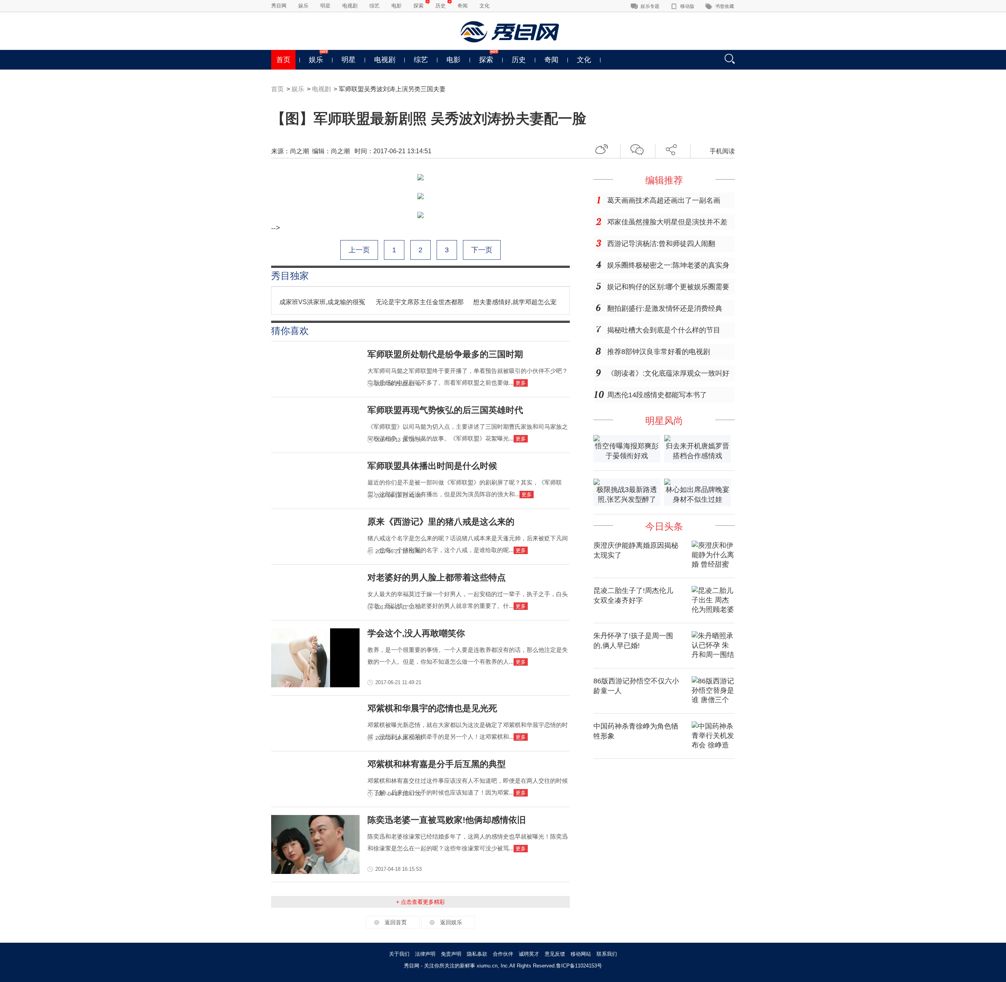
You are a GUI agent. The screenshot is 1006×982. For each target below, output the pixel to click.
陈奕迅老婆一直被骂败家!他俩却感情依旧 (446, 820)
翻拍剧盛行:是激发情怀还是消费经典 (664, 308)
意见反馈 (555, 954)
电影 (396, 6)
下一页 (481, 250)
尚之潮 (299, 151)
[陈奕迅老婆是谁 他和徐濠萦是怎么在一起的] (315, 872)
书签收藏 (724, 6)
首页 (283, 60)
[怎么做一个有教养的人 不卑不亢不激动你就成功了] (315, 685)
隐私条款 (477, 954)
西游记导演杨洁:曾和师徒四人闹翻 (661, 244)
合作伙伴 (503, 954)
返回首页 (396, 922)
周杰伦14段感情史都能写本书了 (657, 395)
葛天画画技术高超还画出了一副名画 (663, 200)
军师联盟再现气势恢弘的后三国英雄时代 (445, 410)
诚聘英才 (529, 954)
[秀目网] (511, 32)
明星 (325, 6)
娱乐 (303, 6)
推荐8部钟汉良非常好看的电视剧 (658, 352)
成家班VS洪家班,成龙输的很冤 (322, 302)
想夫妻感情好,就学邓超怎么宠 (514, 302)
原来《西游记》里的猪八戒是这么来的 (440, 522)
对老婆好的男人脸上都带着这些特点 (436, 577)
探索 (418, 6)
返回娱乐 (451, 922)
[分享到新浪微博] (604, 148)
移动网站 (581, 954)
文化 (484, 6)
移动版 (687, 6)
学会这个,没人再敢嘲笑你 (416, 633)
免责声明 (451, 954)
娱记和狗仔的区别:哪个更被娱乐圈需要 (668, 287)
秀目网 (278, 6)
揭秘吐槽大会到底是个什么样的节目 (663, 330)
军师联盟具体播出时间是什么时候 (432, 466)
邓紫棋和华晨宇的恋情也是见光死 (432, 708)
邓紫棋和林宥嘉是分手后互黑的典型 (436, 764)
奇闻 (462, 6)
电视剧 (350, 6)
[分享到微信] (639, 148)
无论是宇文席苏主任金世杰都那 (420, 302)
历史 (440, 6)
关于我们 (399, 954)
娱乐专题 (650, 6)
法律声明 (425, 954)
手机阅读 (722, 151)
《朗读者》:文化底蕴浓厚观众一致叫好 (668, 373)
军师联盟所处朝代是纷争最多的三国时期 (445, 354)
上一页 (359, 250)
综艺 (374, 6)
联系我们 (607, 954)
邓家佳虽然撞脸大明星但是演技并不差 (667, 222)
